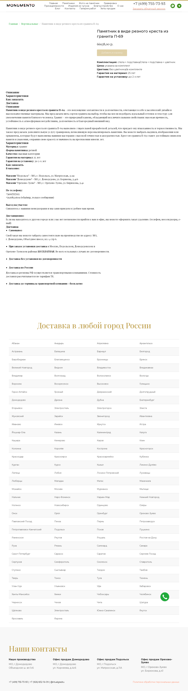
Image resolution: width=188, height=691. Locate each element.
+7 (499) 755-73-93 (149, 3)
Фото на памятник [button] (89, 3)
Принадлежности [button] (54, 6)
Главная (53, 3)
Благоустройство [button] (103, 6)
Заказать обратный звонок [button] (149, 8)
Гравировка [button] (110, 3)
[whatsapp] (173, 6)
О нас (120, 6)
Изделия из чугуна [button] (78, 6)
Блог (57, 8)
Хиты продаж (108, 8)
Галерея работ (88, 8)
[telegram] (179, 6)
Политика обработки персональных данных (156, 682)
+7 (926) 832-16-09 (39, 682)
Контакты (70, 8)
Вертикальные (29, 23)
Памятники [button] (68, 3)
